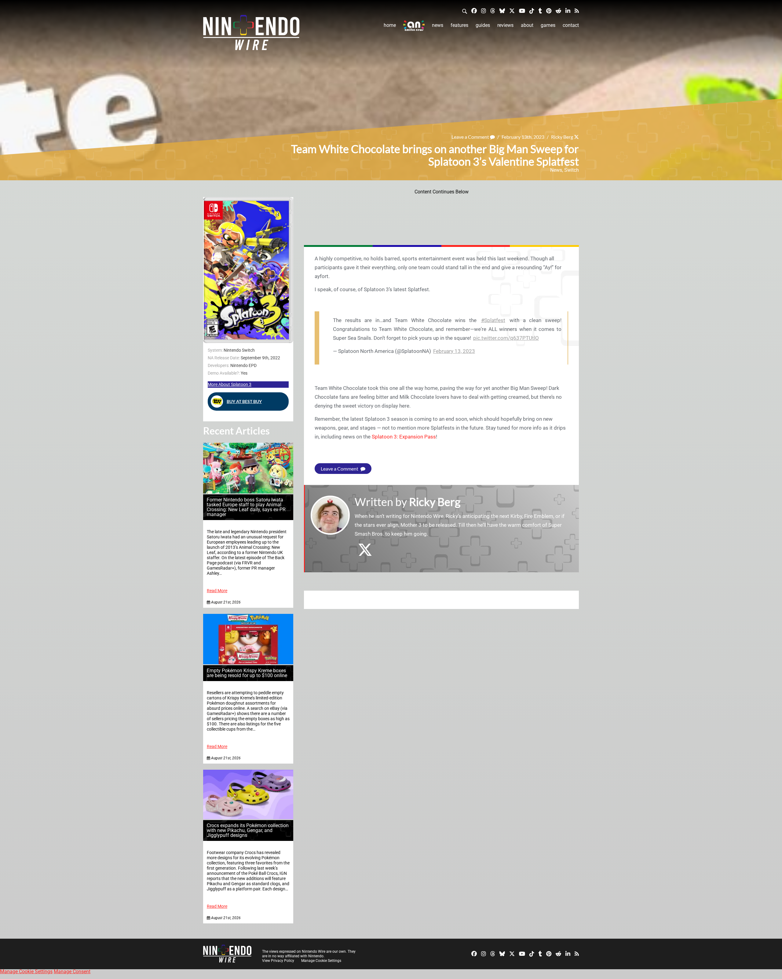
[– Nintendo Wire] (251, 34)
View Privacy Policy (278, 961)
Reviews (505, 25)
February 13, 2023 (454, 351)
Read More (217, 590)
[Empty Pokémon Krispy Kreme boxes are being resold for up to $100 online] (248, 663)
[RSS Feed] (577, 10)
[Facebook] (474, 10)
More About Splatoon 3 (229, 384)
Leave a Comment (470, 137)
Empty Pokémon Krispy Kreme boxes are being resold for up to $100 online (247, 673)
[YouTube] (522, 10)
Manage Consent (72, 971)
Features (459, 25)
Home (390, 25)
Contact (571, 25)
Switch (571, 170)
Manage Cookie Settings (321, 961)
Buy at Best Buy (244, 401)
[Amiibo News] (414, 25)
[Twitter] (512, 10)
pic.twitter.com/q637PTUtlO (506, 338)
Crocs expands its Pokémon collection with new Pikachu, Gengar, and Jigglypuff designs (248, 830)
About (527, 25)
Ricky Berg (562, 137)
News (437, 25)
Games (548, 25)
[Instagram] (483, 10)
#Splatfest (493, 320)
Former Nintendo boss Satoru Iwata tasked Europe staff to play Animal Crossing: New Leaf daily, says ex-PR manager (246, 507)
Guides (483, 25)
